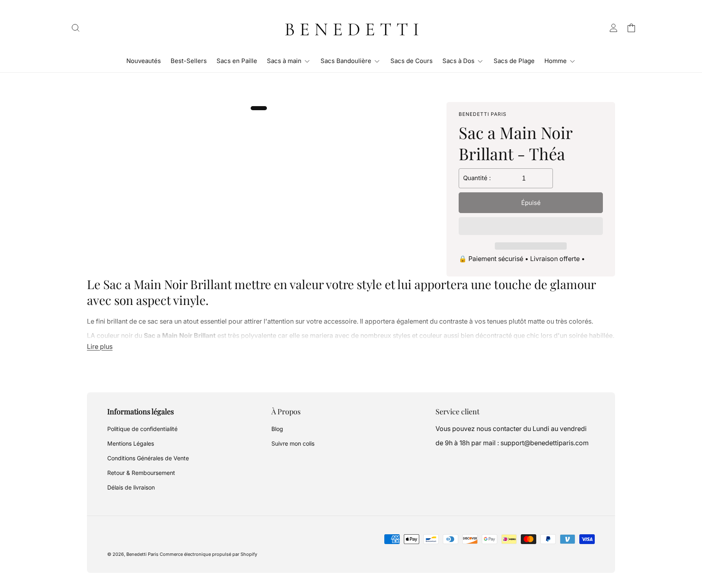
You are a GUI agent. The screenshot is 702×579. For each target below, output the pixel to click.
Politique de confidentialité (142, 428)
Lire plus (100, 346)
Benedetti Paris (142, 554)
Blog (277, 428)
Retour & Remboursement (141, 472)
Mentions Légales (130, 443)
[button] (531, 226)
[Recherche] (75, 28)
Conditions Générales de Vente (148, 458)
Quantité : (477, 178)
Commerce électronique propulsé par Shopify (208, 554)
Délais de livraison (131, 487)
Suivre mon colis (292, 443)
